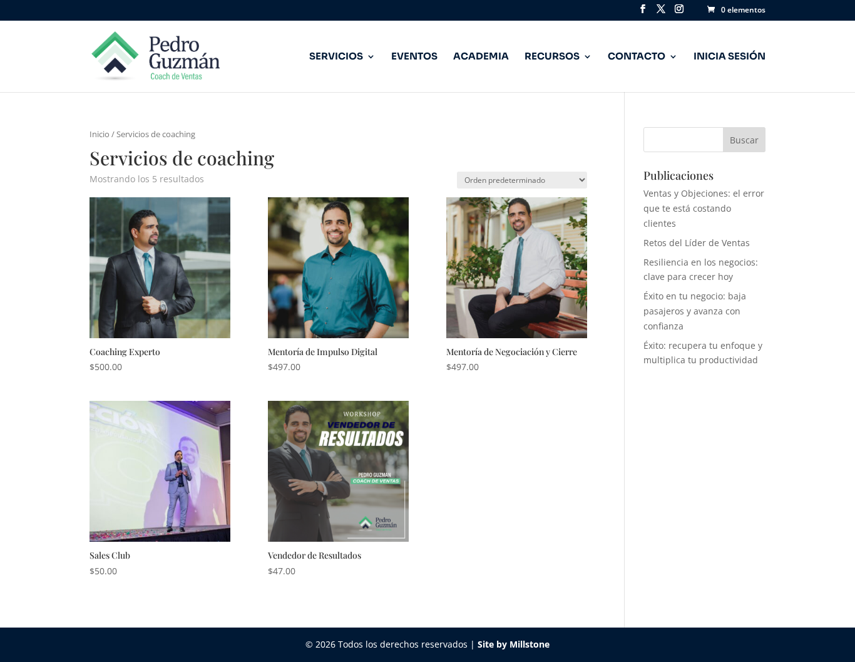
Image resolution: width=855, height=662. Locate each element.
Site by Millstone (514, 644)
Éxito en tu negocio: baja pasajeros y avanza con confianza (694, 311)
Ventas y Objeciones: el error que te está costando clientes (703, 208)
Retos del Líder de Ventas (696, 243)
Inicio (100, 134)
